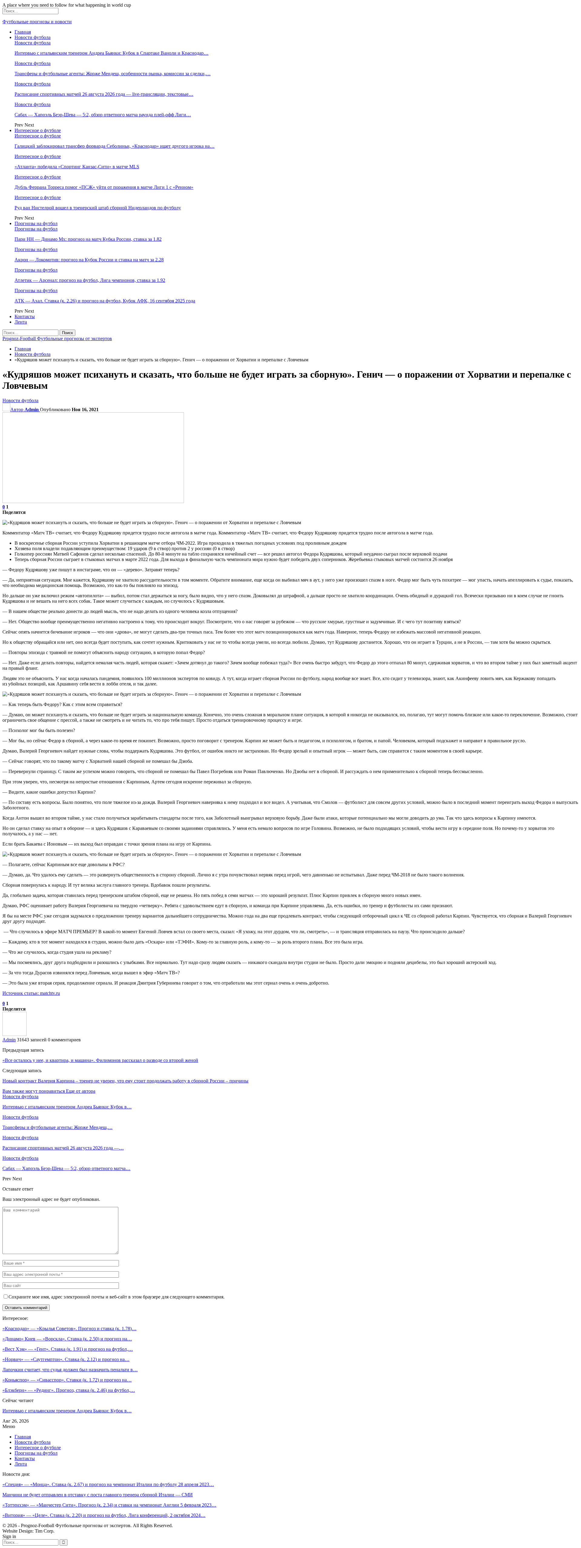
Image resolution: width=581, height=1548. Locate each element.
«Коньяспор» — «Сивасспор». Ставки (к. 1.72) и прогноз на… (67, 1379)
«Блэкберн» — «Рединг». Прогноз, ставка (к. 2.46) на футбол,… (68, 1390)
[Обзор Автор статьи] (14, 1034)
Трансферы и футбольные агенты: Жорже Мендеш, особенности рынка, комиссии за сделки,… (113, 73)
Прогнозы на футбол (36, 223)
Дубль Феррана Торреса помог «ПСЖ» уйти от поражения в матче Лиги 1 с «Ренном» (104, 187)
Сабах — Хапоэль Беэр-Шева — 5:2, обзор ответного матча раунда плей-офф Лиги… (103, 114)
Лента (21, 321)
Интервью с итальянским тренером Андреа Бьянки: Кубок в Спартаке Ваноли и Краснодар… (111, 53)
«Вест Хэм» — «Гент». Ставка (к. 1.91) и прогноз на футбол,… (67, 1349)
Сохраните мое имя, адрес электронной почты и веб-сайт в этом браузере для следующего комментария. (116, 1296)
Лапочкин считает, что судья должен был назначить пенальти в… (70, 1369)
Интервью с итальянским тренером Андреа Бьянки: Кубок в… (67, 1410)
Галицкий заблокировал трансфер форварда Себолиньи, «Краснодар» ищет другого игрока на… (115, 146)
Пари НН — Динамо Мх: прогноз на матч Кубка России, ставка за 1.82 (88, 239)
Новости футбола (33, 37)
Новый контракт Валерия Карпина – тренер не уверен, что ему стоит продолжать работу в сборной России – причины (125, 1080)
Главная (23, 31)
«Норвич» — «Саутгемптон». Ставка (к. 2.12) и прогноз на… (66, 1359)
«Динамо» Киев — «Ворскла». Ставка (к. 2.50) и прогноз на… (67, 1338)
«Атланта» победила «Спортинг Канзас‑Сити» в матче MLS (77, 166)
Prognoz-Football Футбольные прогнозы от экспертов (57, 338)
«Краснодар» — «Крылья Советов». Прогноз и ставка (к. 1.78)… (69, 1328)
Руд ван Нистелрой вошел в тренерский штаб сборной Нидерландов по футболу (98, 207)
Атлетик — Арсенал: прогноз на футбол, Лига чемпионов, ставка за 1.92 (90, 280)
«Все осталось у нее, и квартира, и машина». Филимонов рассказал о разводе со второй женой (100, 1060)
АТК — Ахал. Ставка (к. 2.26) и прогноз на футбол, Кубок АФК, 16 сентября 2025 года (105, 300)
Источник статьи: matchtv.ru (31, 993)
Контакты (25, 316)
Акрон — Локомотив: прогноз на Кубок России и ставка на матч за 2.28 (89, 259)
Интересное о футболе (38, 130)
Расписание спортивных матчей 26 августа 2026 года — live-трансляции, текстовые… (104, 94)
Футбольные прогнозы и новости (37, 21)
